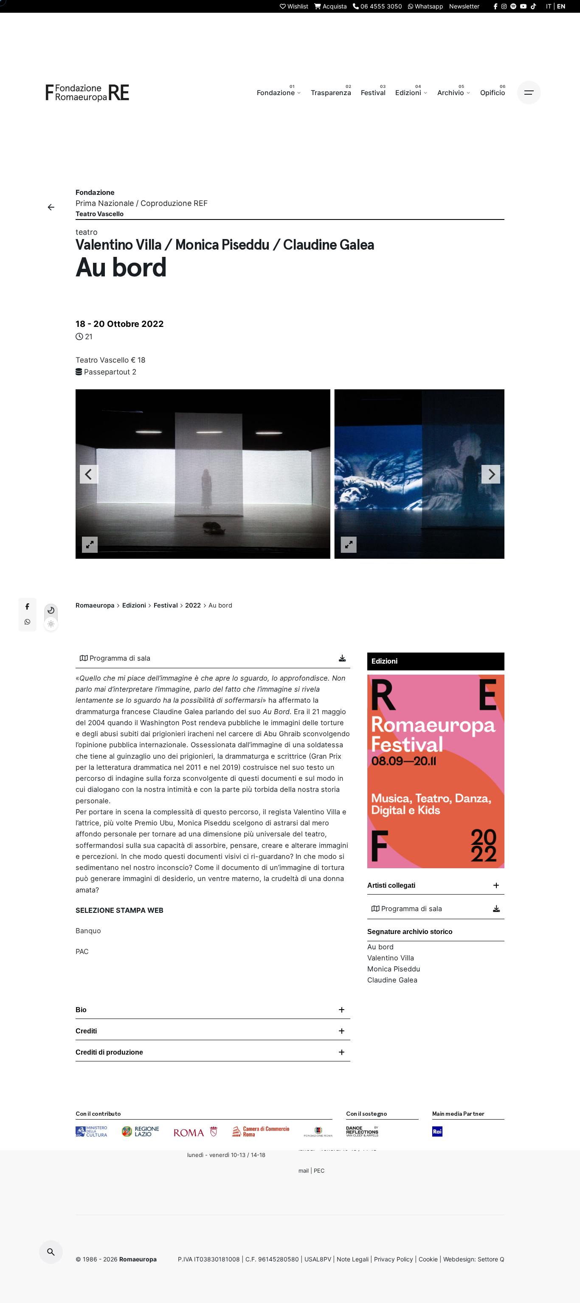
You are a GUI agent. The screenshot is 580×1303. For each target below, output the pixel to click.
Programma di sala (120, 658)
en (561, 6)
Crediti (86, 1031)
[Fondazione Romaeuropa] (87, 93)
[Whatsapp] (27, 622)
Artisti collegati (391, 885)
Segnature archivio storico (410, 931)
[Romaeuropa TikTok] (533, 6)
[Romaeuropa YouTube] (523, 6)
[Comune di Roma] (195, 1131)
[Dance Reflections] (362, 1131)
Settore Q (491, 1259)
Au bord (380, 947)
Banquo (88, 930)
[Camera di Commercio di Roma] (260, 1131)
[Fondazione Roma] (318, 1131)
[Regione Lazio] (140, 1131)
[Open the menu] (529, 92)
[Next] (490, 473)
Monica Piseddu (393, 969)
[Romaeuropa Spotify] (513, 6)
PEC (319, 1170)
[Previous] (89, 473)
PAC (82, 951)
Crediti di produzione (109, 1052)
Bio (81, 1009)
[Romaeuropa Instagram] (504, 6)
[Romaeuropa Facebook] (496, 6)
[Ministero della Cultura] (91, 1131)
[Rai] (437, 1131)
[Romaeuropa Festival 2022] (435, 680)
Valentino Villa (390, 958)
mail (303, 1170)
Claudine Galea (392, 980)
